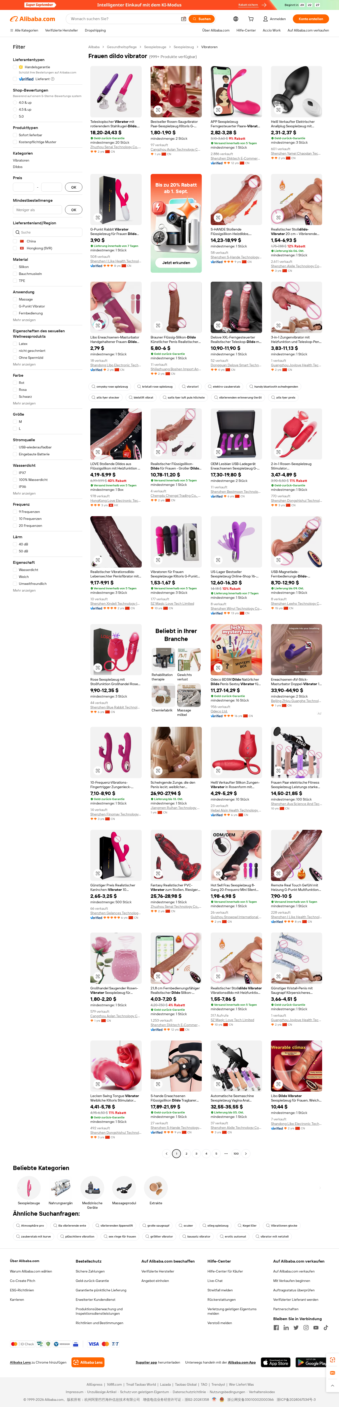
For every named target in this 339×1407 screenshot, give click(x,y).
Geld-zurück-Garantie (92, 1281)
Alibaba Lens (20, 1362)
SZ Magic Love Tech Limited (172, 603)
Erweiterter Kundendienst (95, 1300)
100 (236, 1153)
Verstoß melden (219, 1323)
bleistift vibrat (143, 397)
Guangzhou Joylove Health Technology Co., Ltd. (296, 365)
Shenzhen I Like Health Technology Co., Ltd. (116, 261)
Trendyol (218, 1384)
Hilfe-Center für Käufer (225, 1271)
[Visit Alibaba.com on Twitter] (296, 1328)
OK (73, 187)
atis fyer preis (285, 397)
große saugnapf (158, 1225)
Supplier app (146, 1362)
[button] (184, 19)
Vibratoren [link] (209, 47)
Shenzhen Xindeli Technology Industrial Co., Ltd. (116, 603)
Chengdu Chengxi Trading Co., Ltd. (176, 496)
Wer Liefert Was (241, 1384)
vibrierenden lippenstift (117, 1225)
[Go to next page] (245, 1153)
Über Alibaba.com (24, 1261)
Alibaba (94, 47)
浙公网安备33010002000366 (250, 1400)
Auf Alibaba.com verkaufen (294, 1271)
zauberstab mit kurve (36, 1236)
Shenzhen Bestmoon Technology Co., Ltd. (236, 492)
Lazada (165, 1384)
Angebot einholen (155, 1281)
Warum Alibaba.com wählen (31, 1271)
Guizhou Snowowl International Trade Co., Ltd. (236, 917)
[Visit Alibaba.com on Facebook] (276, 1328)
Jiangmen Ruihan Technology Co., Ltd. (176, 808)
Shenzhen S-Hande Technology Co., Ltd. (236, 257)
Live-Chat (215, 1281)
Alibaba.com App (242, 1362)
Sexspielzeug (184, 47)
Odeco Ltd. (219, 711)
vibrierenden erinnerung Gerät (240, 397)
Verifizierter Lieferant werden (295, 1300)
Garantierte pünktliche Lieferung (101, 1290)
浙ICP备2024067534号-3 (296, 1400)
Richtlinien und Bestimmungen (99, 1323)
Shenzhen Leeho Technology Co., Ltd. (296, 603)
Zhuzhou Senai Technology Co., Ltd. (116, 147)
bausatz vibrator (198, 1236)
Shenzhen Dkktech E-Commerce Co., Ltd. (236, 158)
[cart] (252, 20)
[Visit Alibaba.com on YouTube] (316, 1328)
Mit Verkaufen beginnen (291, 1281)
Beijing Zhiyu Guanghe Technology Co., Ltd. (296, 701)
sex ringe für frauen (122, 1236)
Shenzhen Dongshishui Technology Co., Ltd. (296, 500)
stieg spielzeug (217, 1225)
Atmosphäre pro (32, 1225)
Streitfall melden (220, 1290)
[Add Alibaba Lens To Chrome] (87, 1362)
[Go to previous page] (166, 1153)
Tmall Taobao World (141, 1384)
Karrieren (17, 1300)
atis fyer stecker (108, 397)
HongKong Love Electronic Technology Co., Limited (116, 500)
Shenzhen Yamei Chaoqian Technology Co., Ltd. (296, 153)
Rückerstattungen (221, 1300)
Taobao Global (186, 1384)
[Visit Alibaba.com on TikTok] (326, 1328)
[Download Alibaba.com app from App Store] (276, 1362)
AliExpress (94, 1384)
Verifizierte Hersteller (157, 1271)
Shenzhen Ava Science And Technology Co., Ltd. (296, 804)
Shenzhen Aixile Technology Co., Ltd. (296, 266)
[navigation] (47, 601)
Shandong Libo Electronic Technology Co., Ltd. (116, 365)
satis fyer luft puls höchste (186, 397)
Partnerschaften (286, 1309)
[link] (332, 1359)
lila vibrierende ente (72, 1225)
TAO (204, 1384)
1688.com (114, 1384)
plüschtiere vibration (79, 1236)
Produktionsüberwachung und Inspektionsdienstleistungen (99, 1311)
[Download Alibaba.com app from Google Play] (312, 1362)
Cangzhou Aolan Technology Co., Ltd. (176, 149)
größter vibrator (161, 1236)
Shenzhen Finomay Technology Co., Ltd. (116, 814)
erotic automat (235, 1236)
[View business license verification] (214, 1399)
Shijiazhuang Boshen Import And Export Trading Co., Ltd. (176, 369)
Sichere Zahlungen (90, 1271)
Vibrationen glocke (284, 1225)
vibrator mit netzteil (275, 1236)
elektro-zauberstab (226, 386)
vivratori (193, 386)
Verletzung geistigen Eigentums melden (232, 1311)
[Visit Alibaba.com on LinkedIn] (286, 1328)
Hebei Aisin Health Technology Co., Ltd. (236, 810)
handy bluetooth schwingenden (276, 386)
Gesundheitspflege (122, 47)
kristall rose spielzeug (157, 386)
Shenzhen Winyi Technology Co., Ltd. (236, 608)
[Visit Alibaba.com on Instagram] (306, 1328)
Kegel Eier (250, 1225)
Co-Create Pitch (22, 1281)
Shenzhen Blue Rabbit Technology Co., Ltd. (116, 707)
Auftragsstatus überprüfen (294, 1290)
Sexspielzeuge (155, 47)
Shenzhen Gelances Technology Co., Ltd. (116, 913)
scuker (188, 1225)
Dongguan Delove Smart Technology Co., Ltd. (236, 365)
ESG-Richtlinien (22, 1290)
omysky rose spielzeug (112, 386)
